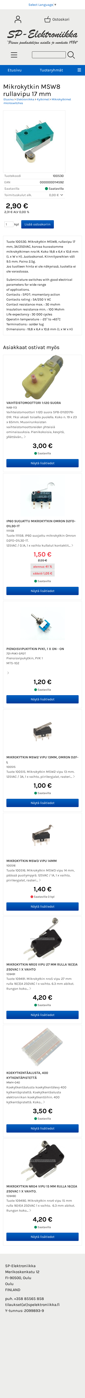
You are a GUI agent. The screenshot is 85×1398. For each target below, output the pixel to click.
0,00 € (54, 195)
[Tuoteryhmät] (14, 55)
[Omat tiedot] (18, 19)
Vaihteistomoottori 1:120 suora (33, 403)
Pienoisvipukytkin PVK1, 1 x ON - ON (35, 649)
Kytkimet (43, 99)
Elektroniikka (25, 99)
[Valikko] (79, 70)
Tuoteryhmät (51, 70)
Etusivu (15, 70)
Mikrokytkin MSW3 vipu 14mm (31, 861)
